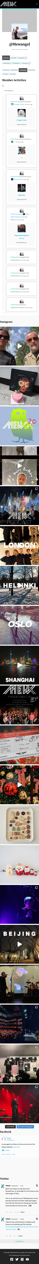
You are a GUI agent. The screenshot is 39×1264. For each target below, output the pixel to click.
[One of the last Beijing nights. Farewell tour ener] (19, 944)
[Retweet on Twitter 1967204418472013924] (11, 1236)
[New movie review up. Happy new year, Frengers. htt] (19, 744)
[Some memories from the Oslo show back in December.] (19, 625)
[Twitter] (17, 1259)
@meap (21, 238)
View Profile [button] (21, 243)
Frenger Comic (19, 104)
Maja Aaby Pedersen (22, 235)
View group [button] (22, 124)
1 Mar (21, 1186)
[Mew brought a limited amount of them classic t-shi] (19, 1064)
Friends (22, 58)
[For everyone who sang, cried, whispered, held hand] (19, 1024)
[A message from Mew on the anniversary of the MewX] (19, 346)
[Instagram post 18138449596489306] (19, 425)
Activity (6, 58)
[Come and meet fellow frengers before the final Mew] (19, 705)
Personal (6, 70)
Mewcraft (17, 179)
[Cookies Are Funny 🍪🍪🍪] (19, 824)
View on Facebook (6, 1154)
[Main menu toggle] (36, 4)
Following (6, 63)
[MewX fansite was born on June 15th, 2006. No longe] (19, 386)
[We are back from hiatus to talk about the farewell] (19, 505)
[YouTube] (27, 1259)
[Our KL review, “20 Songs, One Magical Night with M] (19, 1103)
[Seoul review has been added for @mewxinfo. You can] (19, 904)
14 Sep (22, 1219)
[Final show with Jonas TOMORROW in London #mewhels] (19, 585)
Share (13, 1154)
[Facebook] (11, 1259)
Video (7, 1150)
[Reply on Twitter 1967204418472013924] (7, 1236)
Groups (25, 63)
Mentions (14, 70)
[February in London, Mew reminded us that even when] (19, 545)
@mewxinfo (15, 1186)
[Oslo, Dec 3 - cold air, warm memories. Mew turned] (19, 984)
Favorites (32, 70)
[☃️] (19, 864)
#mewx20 (16, 1147)
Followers (16, 63)
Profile (13, 58)
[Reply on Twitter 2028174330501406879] (7, 1212)
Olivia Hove (15, 101)
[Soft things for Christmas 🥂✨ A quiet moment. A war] (19, 784)
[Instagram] (22, 1259)
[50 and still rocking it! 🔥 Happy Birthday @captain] (19, 465)
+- (14, 142)
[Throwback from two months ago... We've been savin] (19, 665)
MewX (9, 1138)
